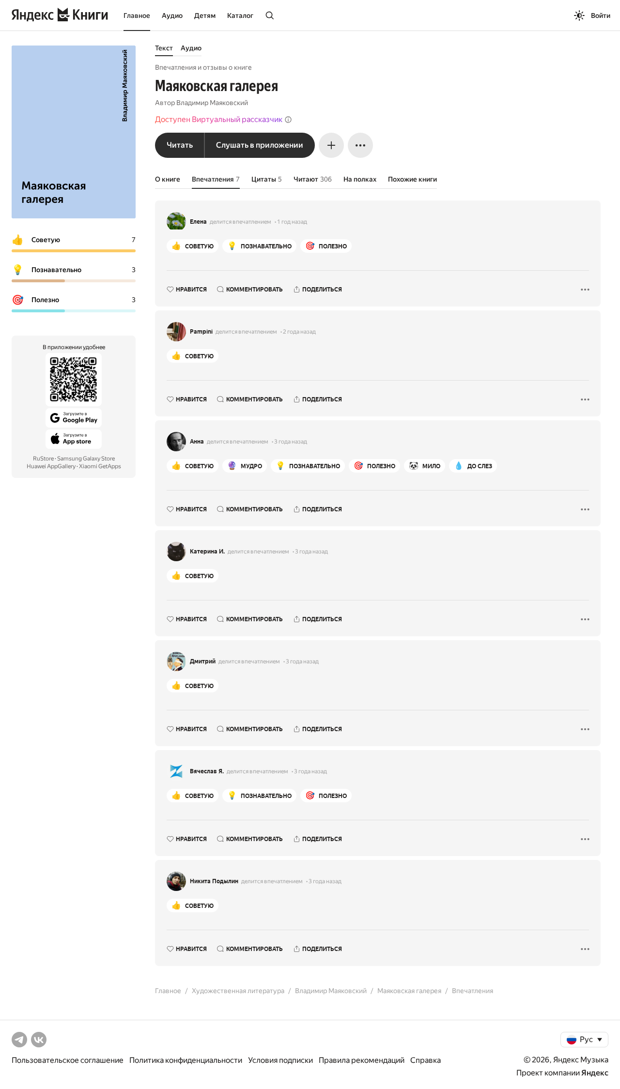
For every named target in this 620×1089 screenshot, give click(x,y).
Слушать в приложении (259, 145)
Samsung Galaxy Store (86, 458)
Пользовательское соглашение (68, 1060)
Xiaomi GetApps (100, 466)
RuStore (43, 458)
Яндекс (594, 1072)
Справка (425, 1060)
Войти (600, 15)
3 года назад (290, 441)
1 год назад (292, 221)
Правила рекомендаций (361, 1060)
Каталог (240, 15)
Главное (137, 15)
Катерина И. (207, 551)
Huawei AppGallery (51, 466)
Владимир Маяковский (212, 103)
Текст (164, 48)
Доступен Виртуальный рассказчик (218, 119)
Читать (180, 145)
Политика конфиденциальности (185, 1060)
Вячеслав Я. (207, 771)
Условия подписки (280, 1060)
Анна (197, 441)
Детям (205, 15)
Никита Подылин (214, 881)
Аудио (172, 15)
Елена (198, 221)
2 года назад (299, 331)
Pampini (201, 331)
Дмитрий (203, 661)
